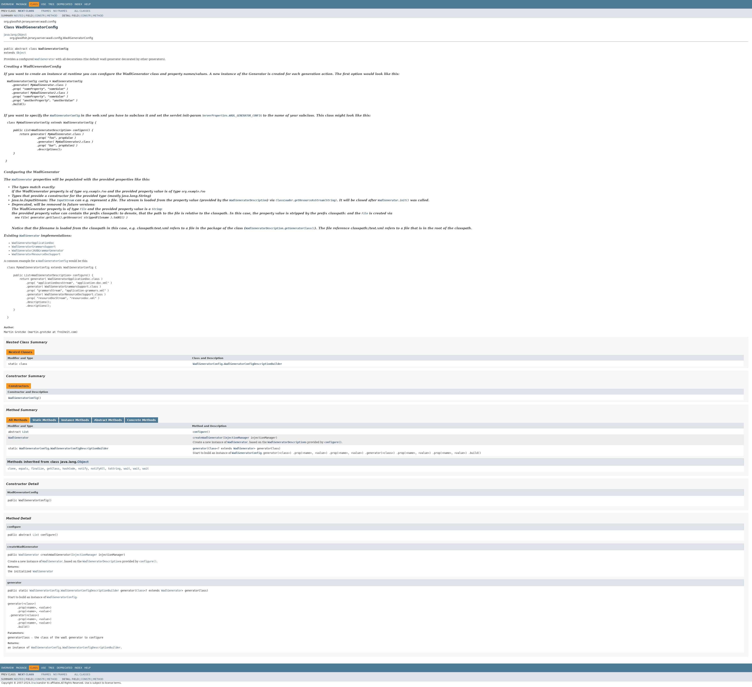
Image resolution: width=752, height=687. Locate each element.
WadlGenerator (18, 437)
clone (11, 468)
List (25, 431)
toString (114, 468)
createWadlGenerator (207, 437)
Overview (7, 4)
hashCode (68, 468)
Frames (46, 11)
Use (43, 4)
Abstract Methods (108, 420)
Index (78, 4)
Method (52, 15)
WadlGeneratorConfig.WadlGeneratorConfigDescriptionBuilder (237, 363)
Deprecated (64, 4)
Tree (51, 4)
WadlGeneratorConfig (23, 397)
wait (127, 468)
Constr (40, 15)
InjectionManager (236, 437)
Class (212, 448)
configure (200, 431)
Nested (19, 15)
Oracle (34, 683)
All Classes (82, 11)
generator (200, 448)
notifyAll (98, 468)
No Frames (60, 11)
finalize (37, 468)
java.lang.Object (15, 34)
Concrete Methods (141, 420)
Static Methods (44, 420)
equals (23, 468)
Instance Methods (75, 420)
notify (83, 468)
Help (87, 4)
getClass (53, 468)
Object (21, 52)
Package (21, 4)
